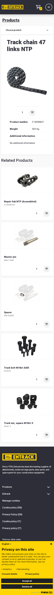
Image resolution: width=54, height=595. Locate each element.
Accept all (27, 581)
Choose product (13, 30)
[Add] (32, 112)
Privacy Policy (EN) (12, 514)
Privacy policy (32, 574)
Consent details (9, 574)
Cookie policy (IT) (11, 521)
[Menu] (48, 7)
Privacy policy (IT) (11, 528)
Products (11, 20)
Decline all (27, 586)
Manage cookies (11, 500)
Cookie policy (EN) (12, 507)
